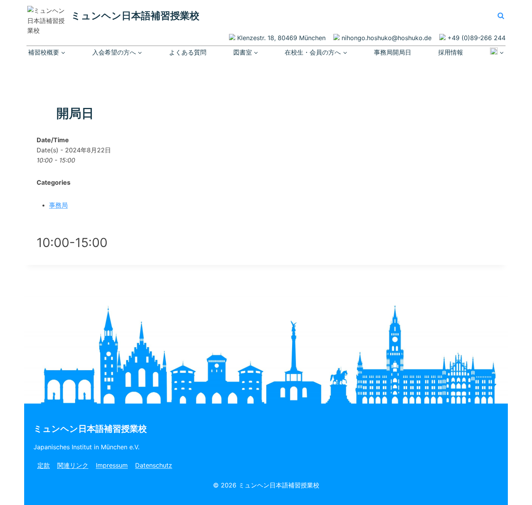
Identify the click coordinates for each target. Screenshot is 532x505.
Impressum (112, 465)
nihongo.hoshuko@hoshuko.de (387, 38)
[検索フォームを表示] (501, 16)
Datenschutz (153, 465)
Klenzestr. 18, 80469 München (281, 38)
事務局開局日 (392, 52)
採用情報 (450, 52)
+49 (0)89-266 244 (476, 38)
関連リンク (72, 465)
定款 (43, 465)
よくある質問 (187, 52)
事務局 (58, 205)
